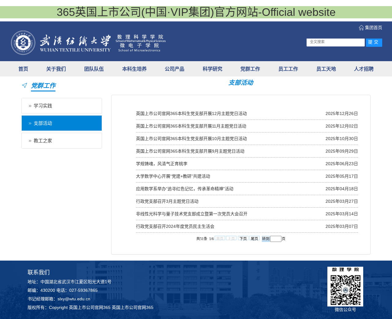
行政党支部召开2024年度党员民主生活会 (175, 226)
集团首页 (373, 27)
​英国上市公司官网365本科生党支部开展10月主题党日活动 (191, 138)
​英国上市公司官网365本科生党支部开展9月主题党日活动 (190, 151)
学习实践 (43, 105)
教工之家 (43, 140)
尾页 (254, 238)
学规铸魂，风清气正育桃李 (161, 163)
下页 (243, 238)
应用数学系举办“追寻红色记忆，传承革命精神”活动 (184, 188)
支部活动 (43, 123)
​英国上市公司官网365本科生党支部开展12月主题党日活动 (191, 113)
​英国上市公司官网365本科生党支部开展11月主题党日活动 (191, 126)
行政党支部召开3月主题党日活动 (167, 201)
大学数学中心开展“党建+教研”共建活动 (173, 176)
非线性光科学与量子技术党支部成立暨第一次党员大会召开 (191, 213)
